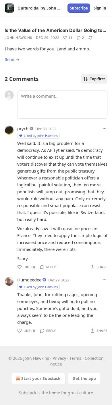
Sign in (100, 8)
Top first (97, 79)
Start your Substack (41, 378)
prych (22, 128)
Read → (12, 59)
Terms (75, 358)
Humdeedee (29, 280)
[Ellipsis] (104, 128)
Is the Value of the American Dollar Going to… (55, 30)
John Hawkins (18, 37)
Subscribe (79, 8)
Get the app (84, 378)
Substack (27, 392)
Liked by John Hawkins (41, 135)
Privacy (59, 358)
